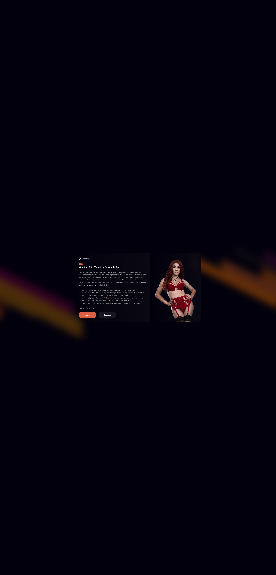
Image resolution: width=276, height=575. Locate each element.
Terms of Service (112, 298)
